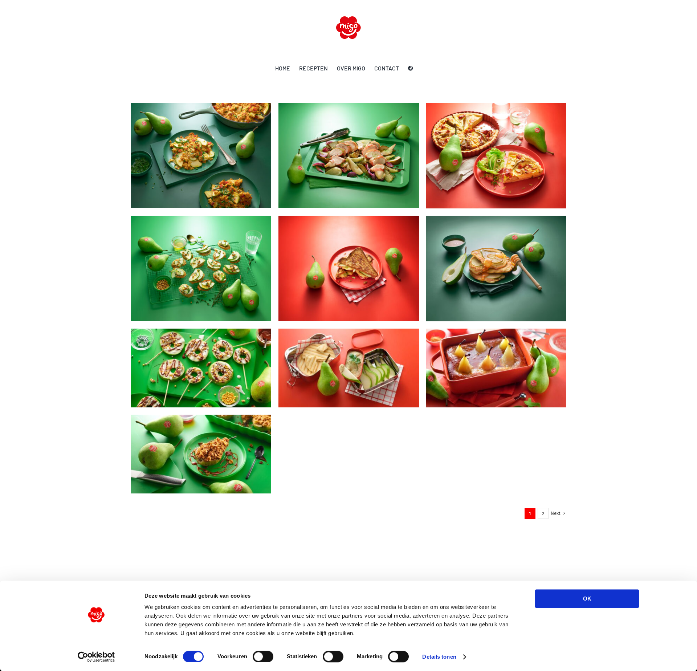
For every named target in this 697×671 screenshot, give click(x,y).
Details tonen (439, 657)
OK (587, 598)
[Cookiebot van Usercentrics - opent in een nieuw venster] (96, 656)
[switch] (263, 656)
